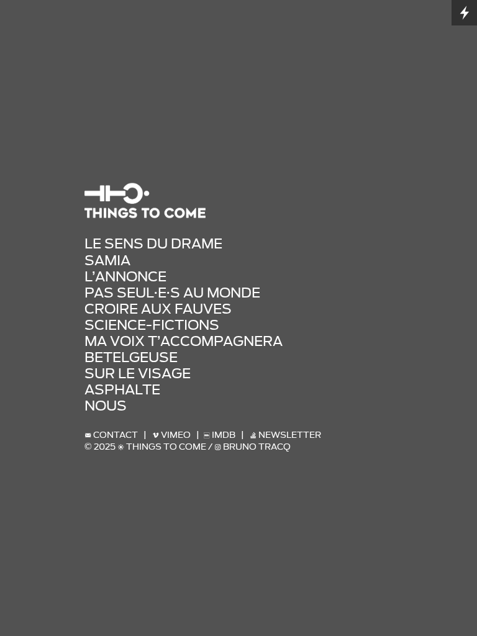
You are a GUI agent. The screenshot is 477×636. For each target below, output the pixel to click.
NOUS (105, 406)
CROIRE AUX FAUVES (158, 309)
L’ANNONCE (125, 276)
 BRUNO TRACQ (252, 446)
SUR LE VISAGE (137, 373)
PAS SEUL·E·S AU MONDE (172, 292)
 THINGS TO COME (161, 446)
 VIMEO (171, 435)
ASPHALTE (122, 389)
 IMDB (222, 435)
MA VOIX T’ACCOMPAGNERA (183, 341)
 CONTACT (111, 435)
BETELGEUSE (131, 357)
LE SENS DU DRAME (153, 243)
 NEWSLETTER (283, 435)
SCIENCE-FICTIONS (151, 325)
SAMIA (107, 260)
